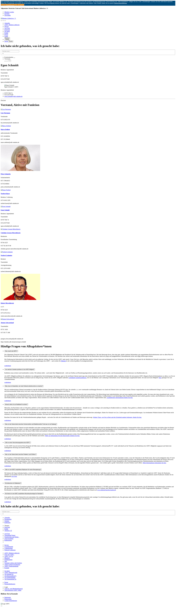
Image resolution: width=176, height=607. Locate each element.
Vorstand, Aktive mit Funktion (13, 563)
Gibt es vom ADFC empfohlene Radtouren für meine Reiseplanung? (23, 469)
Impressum (7, 597)
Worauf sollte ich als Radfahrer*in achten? (16, 404)
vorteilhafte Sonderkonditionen (77, 377)
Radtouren (7, 522)
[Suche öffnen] (3, 20)
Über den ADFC (9, 554)
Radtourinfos (8, 540)
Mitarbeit (7, 558)
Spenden (6, 13)
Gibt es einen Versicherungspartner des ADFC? (17, 442)
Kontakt (6, 568)
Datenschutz (8, 599)
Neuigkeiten (7, 519)
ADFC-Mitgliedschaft (10, 572)
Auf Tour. (14, 476)
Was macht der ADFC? (11, 351)
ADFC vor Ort (8, 556)
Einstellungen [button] (10, 5)
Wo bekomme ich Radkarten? (13, 483)
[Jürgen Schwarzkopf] (7, 319)
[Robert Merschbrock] (20, 299)
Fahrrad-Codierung (9, 550)
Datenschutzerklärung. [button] (120, 3)
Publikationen (8, 559)
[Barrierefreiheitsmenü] (1, 20)
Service (6, 26)
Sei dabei (7, 31)
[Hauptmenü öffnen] (5, 20)
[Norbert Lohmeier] (7, 252)
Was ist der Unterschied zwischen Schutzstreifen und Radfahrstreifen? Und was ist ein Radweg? (30, 424)
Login (6, 36)
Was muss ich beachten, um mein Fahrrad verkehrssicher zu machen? (24, 386)
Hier (160, 377)
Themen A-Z (8, 530)
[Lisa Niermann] (6, 109)
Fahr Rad (7, 30)
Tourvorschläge (8, 538)
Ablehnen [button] (3, 5)
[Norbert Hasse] (6, 190)
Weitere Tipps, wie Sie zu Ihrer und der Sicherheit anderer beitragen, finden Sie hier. (117, 417)
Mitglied (63, 361)
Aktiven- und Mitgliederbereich (13, 588)
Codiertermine (8, 548)
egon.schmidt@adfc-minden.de (13, 96)
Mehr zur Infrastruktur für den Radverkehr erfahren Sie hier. (62, 435)
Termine (6, 521)
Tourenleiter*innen (9, 535)
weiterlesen (7, 365)
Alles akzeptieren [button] (19, 5)
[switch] (14, 57)
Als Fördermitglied (9, 577)
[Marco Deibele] (6, 126)
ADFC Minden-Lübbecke (12, 25)
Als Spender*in (8, 574)
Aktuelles (7, 23)
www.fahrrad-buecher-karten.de (106, 490)
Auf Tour (7, 28)
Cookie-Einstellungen (10, 600)
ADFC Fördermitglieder (11, 566)
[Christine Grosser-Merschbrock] (10, 229)
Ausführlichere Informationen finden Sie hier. (120, 397)
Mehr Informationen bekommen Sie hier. (154, 463)
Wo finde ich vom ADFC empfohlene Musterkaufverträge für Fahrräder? (24, 493)
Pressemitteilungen (9, 584)
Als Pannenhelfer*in (10, 579)
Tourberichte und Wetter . (11, 537)
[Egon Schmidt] (5, 206)
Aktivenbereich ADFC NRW (12, 590)
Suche (6, 41)
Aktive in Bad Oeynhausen (12, 564)
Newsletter (7, 15)
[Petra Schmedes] (20, 170)
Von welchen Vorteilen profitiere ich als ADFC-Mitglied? (19, 369)
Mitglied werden (9, 12)
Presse (6, 34)
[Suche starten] (3, 53)
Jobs (5, 561)
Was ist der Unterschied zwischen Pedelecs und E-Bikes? (20, 454)
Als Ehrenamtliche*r (10, 576)
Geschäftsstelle (8, 546)
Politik (6, 33)
